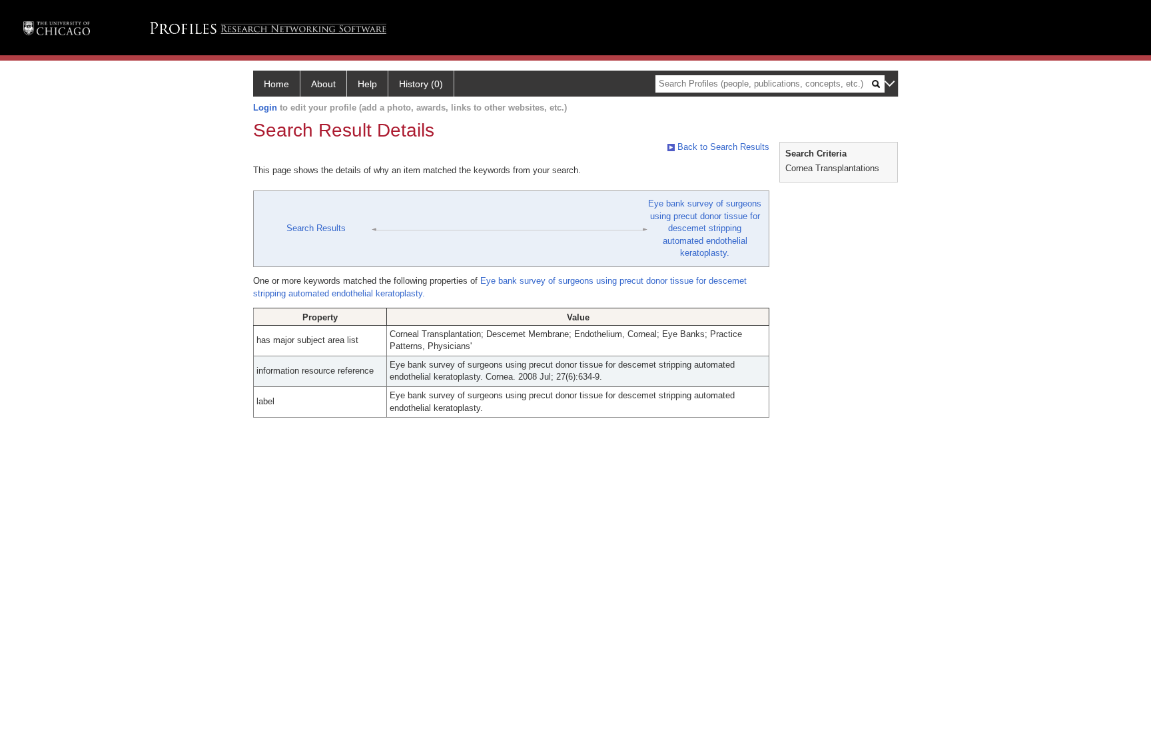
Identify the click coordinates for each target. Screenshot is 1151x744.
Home (276, 84)
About (323, 84)
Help (367, 84)
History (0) (421, 84)
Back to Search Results (722, 147)
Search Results (316, 228)
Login (265, 108)
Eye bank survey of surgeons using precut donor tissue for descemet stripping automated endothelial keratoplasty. (704, 228)
